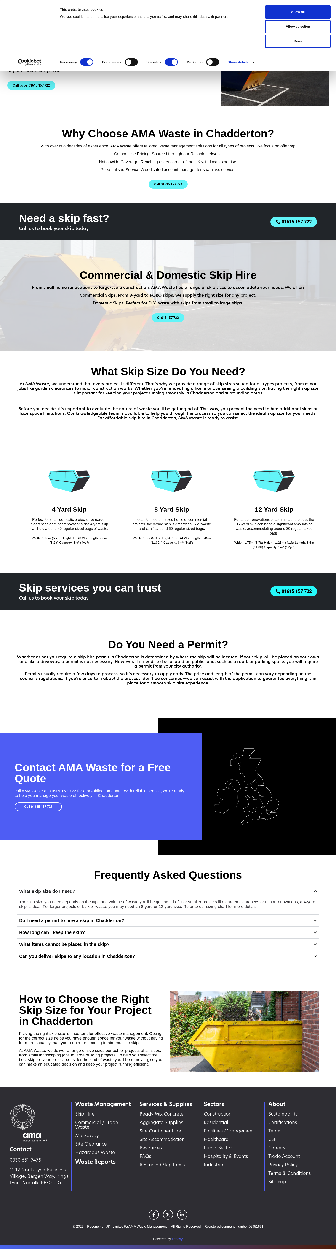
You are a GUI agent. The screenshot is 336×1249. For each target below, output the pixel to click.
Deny (298, 41)
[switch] (131, 62)
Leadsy (177, 1239)
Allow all (298, 12)
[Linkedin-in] (182, 1215)
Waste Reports (95, 1162)
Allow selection (298, 26)
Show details (238, 62)
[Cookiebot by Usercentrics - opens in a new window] (30, 62)
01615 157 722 (62, 791)
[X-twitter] (168, 1215)
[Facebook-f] (154, 1215)
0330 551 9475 (25, 1160)
